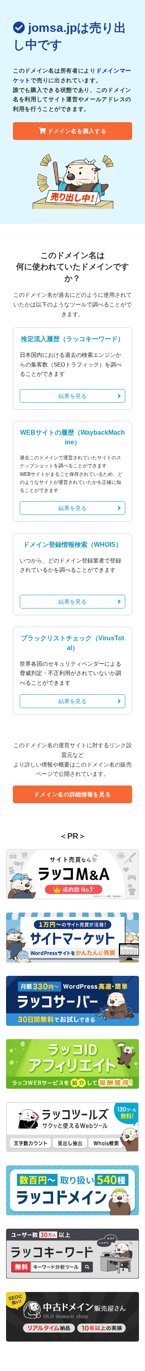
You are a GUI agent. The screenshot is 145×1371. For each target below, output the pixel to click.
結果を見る (72, 396)
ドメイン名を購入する (77, 131)
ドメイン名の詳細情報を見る (72, 794)
